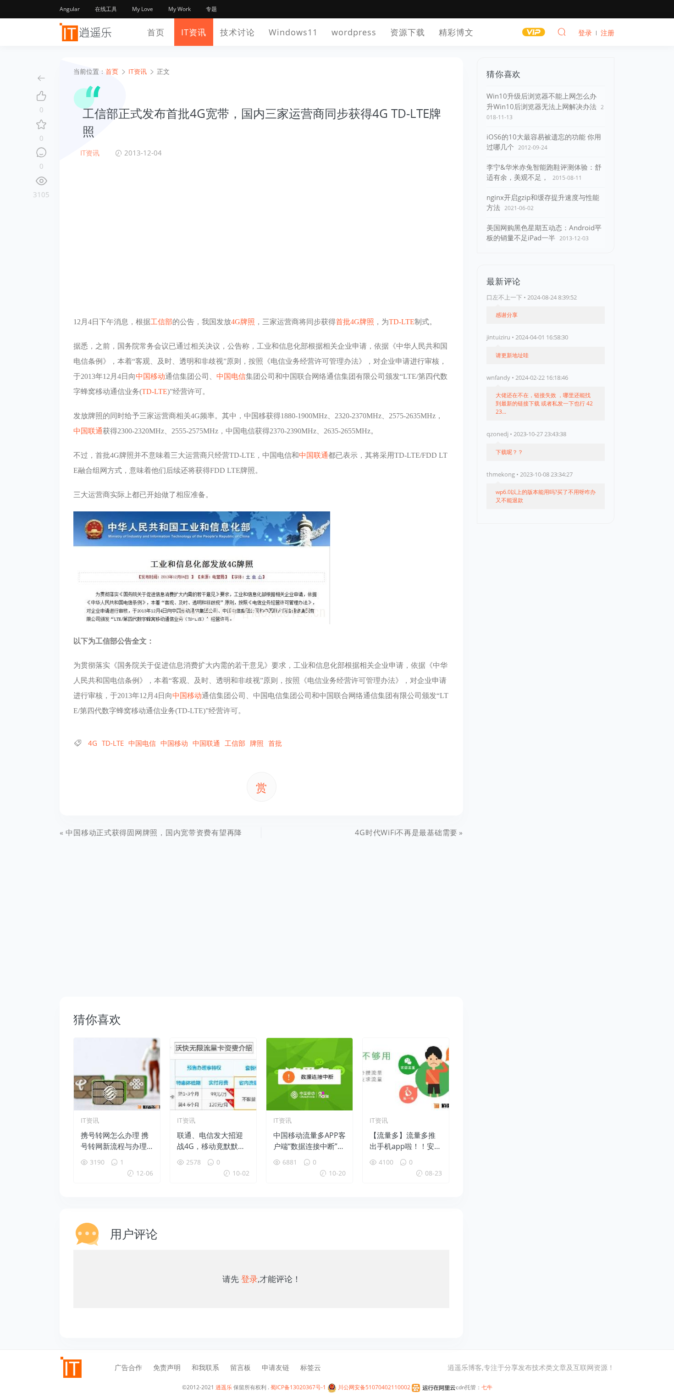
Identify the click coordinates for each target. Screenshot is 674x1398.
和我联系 (205, 1367)
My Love (142, 9)
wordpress (353, 32)
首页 (156, 32)
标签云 (310, 1367)
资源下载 (407, 32)
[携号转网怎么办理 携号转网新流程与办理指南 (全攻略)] (117, 1074)
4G (235, 322)
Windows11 (293, 32)
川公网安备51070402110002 (373, 1387)
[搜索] (561, 31)
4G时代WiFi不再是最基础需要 (406, 832)
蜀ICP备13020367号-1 (298, 1387)
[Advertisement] (261, 236)
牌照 (247, 322)
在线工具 (106, 9)
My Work (179, 9)
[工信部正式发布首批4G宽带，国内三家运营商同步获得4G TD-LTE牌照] (201, 567)
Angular (70, 9)
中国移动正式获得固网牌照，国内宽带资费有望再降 (154, 832)
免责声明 (167, 1367)
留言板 (240, 1367)
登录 (249, 1278)
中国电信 (231, 376)
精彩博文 (456, 32)
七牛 (486, 1387)
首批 (343, 322)
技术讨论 (237, 32)
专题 (211, 9)
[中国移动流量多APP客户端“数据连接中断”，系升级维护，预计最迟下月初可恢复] (309, 1074)
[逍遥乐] (87, 32)
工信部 (161, 322)
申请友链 (275, 1367)
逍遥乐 (223, 1387)
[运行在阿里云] (434, 1387)
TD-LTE (401, 322)
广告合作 (128, 1367)
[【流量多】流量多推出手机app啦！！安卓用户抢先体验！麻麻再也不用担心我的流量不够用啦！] (406, 1074)
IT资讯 (193, 32)
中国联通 (88, 431)
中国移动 (150, 376)
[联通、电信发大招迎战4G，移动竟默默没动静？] (213, 1074)
